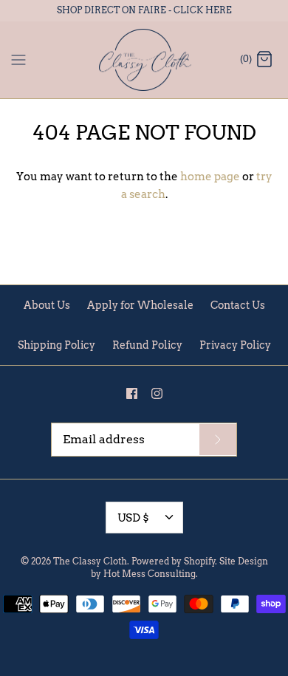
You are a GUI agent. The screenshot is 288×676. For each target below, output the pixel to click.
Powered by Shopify (173, 561)
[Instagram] (156, 393)
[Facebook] (131, 393)
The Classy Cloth (90, 561)
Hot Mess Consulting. (150, 573)
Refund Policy (147, 345)
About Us (47, 305)
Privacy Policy (235, 345)
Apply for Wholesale (140, 305)
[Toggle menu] (18, 59)
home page (210, 176)
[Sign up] (217, 439)
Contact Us (237, 305)
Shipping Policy (56, 345)
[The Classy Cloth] (144, 60)
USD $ (133, 518)
